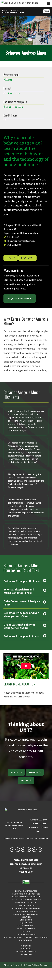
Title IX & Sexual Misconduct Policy (26, 900)
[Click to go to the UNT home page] (19, 3)
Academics (15, 10)
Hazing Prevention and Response (26, 894)
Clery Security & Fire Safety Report (26, 897)
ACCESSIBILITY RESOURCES (26, 860)
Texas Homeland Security (26, 934)
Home (4, 10)
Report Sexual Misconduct (26, 902)
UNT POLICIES (26, 868)
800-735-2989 (40, 823)
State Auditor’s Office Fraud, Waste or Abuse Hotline (26, 937)
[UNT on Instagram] (29, 849)
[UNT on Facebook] (12, 849)
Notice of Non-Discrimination (26, 914)
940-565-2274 (13, 237)
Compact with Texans (26, 928)
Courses (9, 258)
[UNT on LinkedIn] (34, 849)
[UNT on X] (17, 849)
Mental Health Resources (26, 891)
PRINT (46, 11)
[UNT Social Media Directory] (40, 849)
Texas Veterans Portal (26, 926)
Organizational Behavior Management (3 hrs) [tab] (19, 626)
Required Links (26, 923)
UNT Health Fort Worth (26, 952)
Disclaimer (26, 917)
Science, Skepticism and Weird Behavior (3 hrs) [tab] (18, 591)
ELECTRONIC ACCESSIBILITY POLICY (26, 864)
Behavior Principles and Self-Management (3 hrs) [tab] (21, 614)
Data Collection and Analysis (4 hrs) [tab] (21, 602)
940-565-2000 (41, 820)
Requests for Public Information (26, 908)
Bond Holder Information (26, 911)
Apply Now (34, 772)
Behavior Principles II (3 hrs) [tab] (21, 581)
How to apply (26, 258)
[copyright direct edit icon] (5, 965)
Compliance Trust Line (26, 905)
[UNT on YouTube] (23, 849)
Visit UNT (15, 772)
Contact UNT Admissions (38, 838)
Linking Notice (26, 920)
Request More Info (18, 298)
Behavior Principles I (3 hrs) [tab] (21, 636)
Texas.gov (26, 931)
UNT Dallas (26, 949)
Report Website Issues (14, 838)
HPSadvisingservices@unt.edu (21, 241)
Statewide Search (26, 940)
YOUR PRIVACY (25, 872)
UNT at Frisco (26, 954)
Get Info (25, 780)
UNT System (26, 946)
